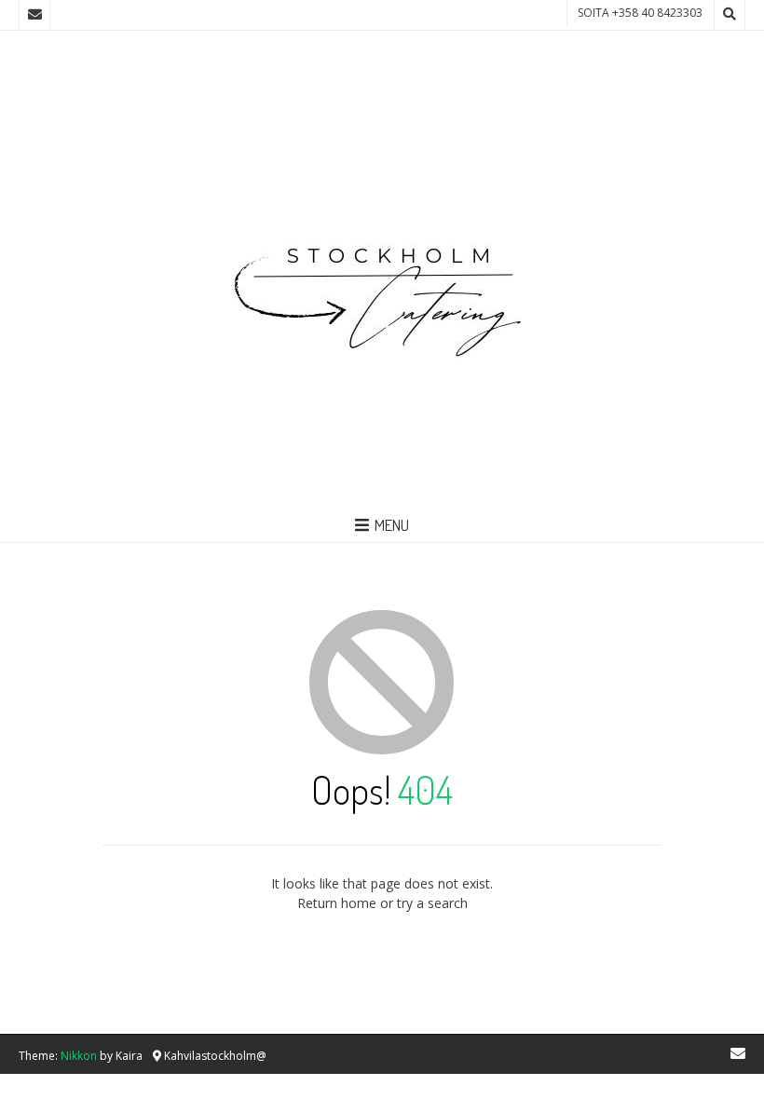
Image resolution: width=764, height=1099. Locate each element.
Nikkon (79, 1056)
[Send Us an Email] (34, 15)
